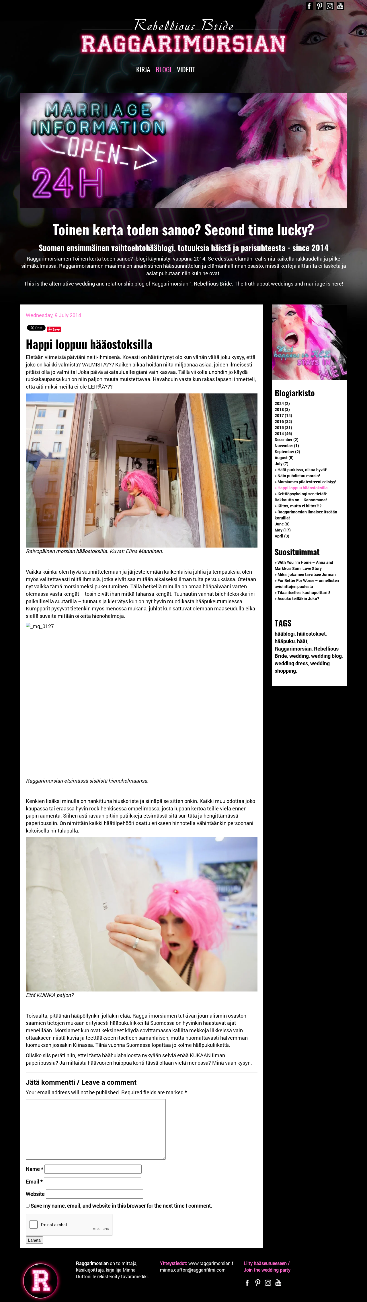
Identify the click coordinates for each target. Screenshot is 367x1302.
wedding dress (291, 663)
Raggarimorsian (293, 648)
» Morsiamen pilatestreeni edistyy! (305, 481)
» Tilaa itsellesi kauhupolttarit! (302, 592)
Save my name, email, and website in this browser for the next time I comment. (121, 1205)
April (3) (282, 536)
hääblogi (285, 633)
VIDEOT (186, 69)
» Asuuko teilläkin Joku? (297, 598)
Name (34, 1168)
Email (34, 1181)
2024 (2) (282, 403)
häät (302, 641)
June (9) (282, 524)
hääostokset (311, 633)
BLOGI (163, 69)
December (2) (286, 439)
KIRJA (143, 69)
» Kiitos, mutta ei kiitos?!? (298, 506)
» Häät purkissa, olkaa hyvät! (301, 469)
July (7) (281, 463)
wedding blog (326, 655)
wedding (299, 655)
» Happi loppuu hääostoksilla (301, 487)
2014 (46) (283, 433)
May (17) (283, 530)
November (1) (287, 445)
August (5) (284, 457)
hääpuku (285, 641)
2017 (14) (283, 415)
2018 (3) (282, 409)
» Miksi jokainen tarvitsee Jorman (305, 574)
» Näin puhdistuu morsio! (297, 475)
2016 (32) (283, 421)
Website (35, 1193)
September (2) (287, 451)
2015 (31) (283, 427)
